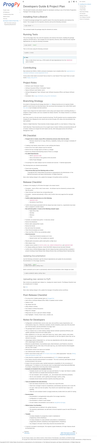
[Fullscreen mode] (71, 2)
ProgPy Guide (6, 10)
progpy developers (39, 96)
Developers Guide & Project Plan (11, 20)
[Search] (76, 2)
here (50, 104)
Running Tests (83, 6)
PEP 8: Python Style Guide (49, 353)
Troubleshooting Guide (8, 14)
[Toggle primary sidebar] (23, 2)
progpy (28, 77)
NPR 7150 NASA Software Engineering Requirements (10, 23)
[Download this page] (69, 2)
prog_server (34, 77)
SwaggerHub (51, 298)
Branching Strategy (84, 11)
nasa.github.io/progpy (59, 402)
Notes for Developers (84, 19)
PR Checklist (82, 13)
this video (25, 107)
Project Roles (83, 9)
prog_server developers (50, 96)
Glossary (5, 18)
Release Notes (6, 16)
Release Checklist (84, 15)
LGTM (56, 357)
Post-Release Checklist (85, 17)
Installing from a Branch (85, 4)
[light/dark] (74, 2)
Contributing (82, 7)
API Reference (6, 12)
